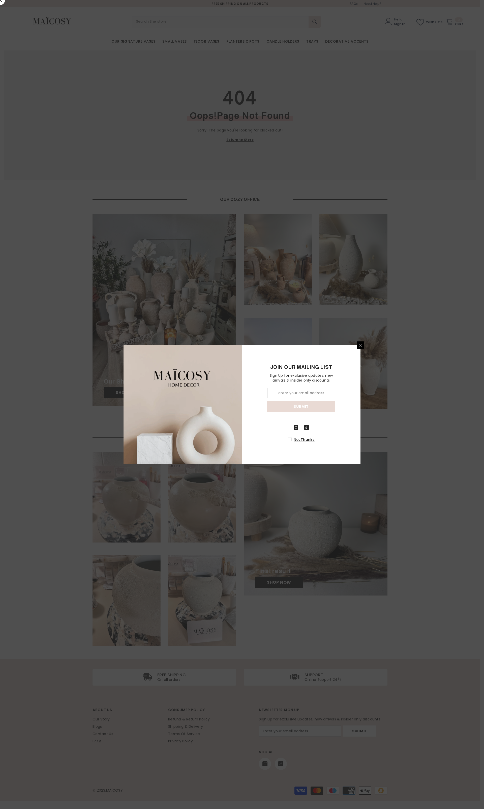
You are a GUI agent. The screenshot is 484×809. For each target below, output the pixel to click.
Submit (301, 406)
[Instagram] (296, 427)
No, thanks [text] (304, 439)
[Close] (360, 345)
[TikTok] (306, 427)
